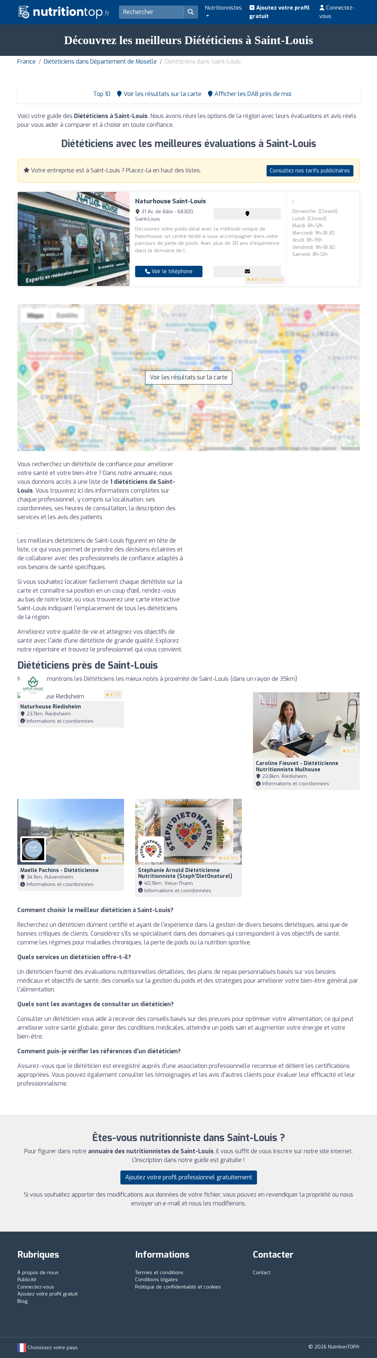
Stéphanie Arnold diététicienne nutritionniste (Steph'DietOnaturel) (185, 873)
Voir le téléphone (171, 271)
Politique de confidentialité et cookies (178, 1287)
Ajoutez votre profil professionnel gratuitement (188, 1177)
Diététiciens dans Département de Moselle (100, 61)
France (26, 61)
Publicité (26, 1279)
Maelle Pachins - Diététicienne (59, 870)
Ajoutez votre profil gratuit (279, 12)
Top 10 (101, 94)
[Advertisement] (277, 511)
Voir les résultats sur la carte (189, 377)
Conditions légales (156, 1279)
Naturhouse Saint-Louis (170, 201)
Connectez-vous (336, 12)
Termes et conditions (159, 1272)
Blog (22, 1301)
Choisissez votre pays (52, 1347)
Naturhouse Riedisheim (50, 706)
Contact (261, 1272)
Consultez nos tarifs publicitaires (310, 170)
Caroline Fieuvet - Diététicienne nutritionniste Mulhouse (297, 766)
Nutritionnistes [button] (223, 7)
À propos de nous (38, 1272)
